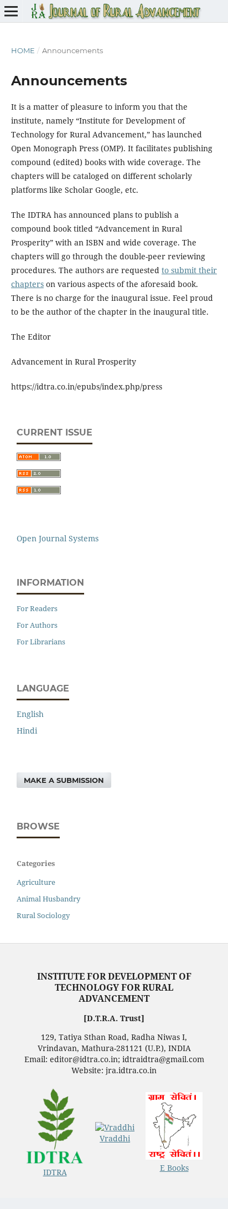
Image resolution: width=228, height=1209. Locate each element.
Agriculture (36, 882)
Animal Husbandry (48, 899)
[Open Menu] (11, 11)
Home (23, 50)
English (30, 714)
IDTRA (55, 1172)
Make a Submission (64, 780)
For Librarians (41, 642)
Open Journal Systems (58, 538)
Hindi (27, 730)
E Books (174, 1167)
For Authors (37, 625)
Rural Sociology (43, 915)
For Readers (37, 608)
